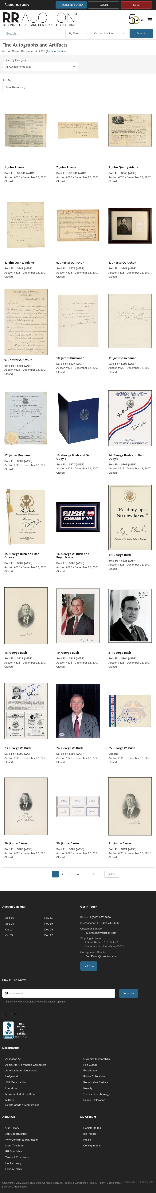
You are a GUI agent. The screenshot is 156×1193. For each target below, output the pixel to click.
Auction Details (56, 51)
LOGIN (103, 4)
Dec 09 (48, 929)
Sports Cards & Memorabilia (22, 1104)
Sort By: (7, 80)
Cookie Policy (13, 1163)
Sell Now (89, 966)
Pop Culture (90, 1064)
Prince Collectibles (94, 1076)
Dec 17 (48, 935)
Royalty (87, 1088)
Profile (87, 1139)
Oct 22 (9, 935)
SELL (136, 4)
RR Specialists (14, 1151)
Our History (12, 1127)
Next (110, 874)
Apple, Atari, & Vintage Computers (25, 1064)
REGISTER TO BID (71, 4)
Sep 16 (9, 917)
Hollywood (11, 1076)
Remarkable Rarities (95, 1082)
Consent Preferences (15, 1186)
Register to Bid (92, 1127)
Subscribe (129, 993)
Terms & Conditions (17, 1157)
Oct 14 (9, 929)
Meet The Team (14, 1145)
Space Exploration (94, 1099)
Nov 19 (48, 923)
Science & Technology (96, 1094)
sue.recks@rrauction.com (101, 932)
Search (141, 33)
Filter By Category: (16, 60)
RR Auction (34, 1182)
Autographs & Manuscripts (21, 1070)
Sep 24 (9, 923)
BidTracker (89, 1133)
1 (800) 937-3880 (100, 917)
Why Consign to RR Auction (21, 1139)
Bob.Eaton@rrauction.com (101, 956)
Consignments (92, 1145)
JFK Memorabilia (15, 1082)
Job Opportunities (16, 1133)
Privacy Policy (13, 1168)
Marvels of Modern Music (20, 1094)
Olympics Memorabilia (96, 1058)
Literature (11, 1088)
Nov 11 (48, 917)
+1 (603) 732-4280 (108, 922)
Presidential (90, 1070)
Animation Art (13, 1058)
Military (9, 1099)
